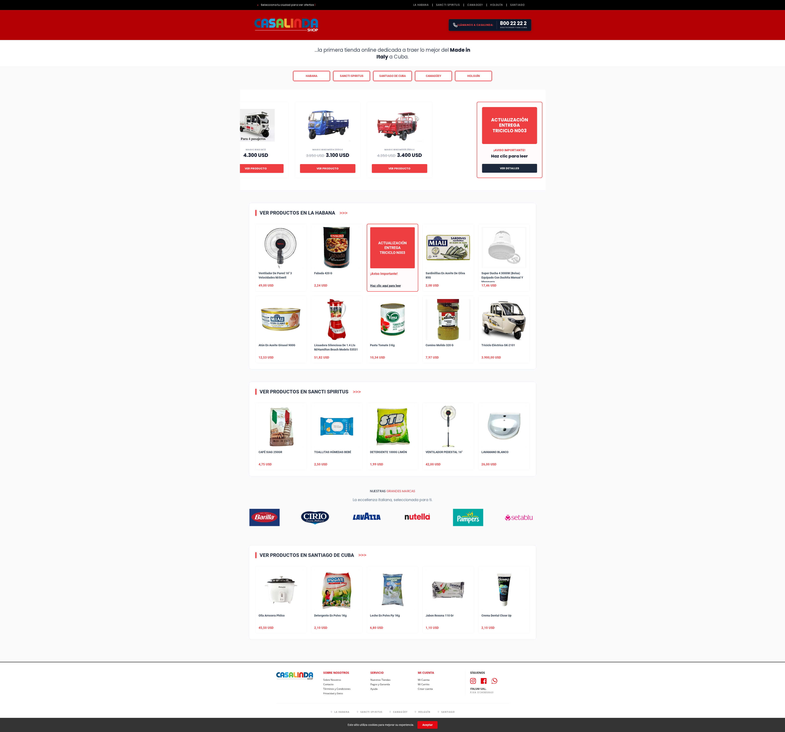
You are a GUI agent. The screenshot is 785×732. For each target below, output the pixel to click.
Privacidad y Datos (333, 693)
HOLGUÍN (496, 5)
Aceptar (427, 724)
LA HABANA (421, 5)
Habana (311, 76)
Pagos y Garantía (380, 684)
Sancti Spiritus (351, 76)
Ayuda (374, 689)
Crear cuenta (425, 689)
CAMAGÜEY (475, 5)
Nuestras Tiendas (380, 680)
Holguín (473, 76)
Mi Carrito (423, 684)
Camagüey (433, 76)
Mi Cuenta (424, 680)
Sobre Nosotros (332, 680)
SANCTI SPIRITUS (448, 5)
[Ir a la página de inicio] (286, 25)
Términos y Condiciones (337, 689)
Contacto (328, 684)
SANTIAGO (517, 5)
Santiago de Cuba (392, 76)
